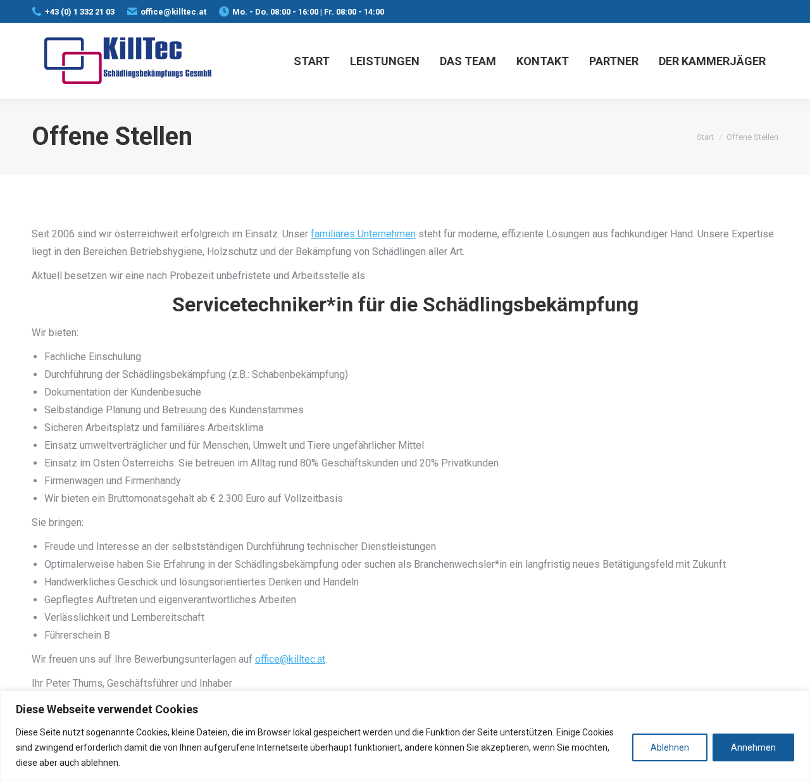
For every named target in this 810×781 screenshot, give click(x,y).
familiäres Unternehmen (363, 234)
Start (705, 137)
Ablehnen (670, 747)
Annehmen (753, 747)
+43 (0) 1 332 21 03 (80, 11)
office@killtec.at (173, 11)
